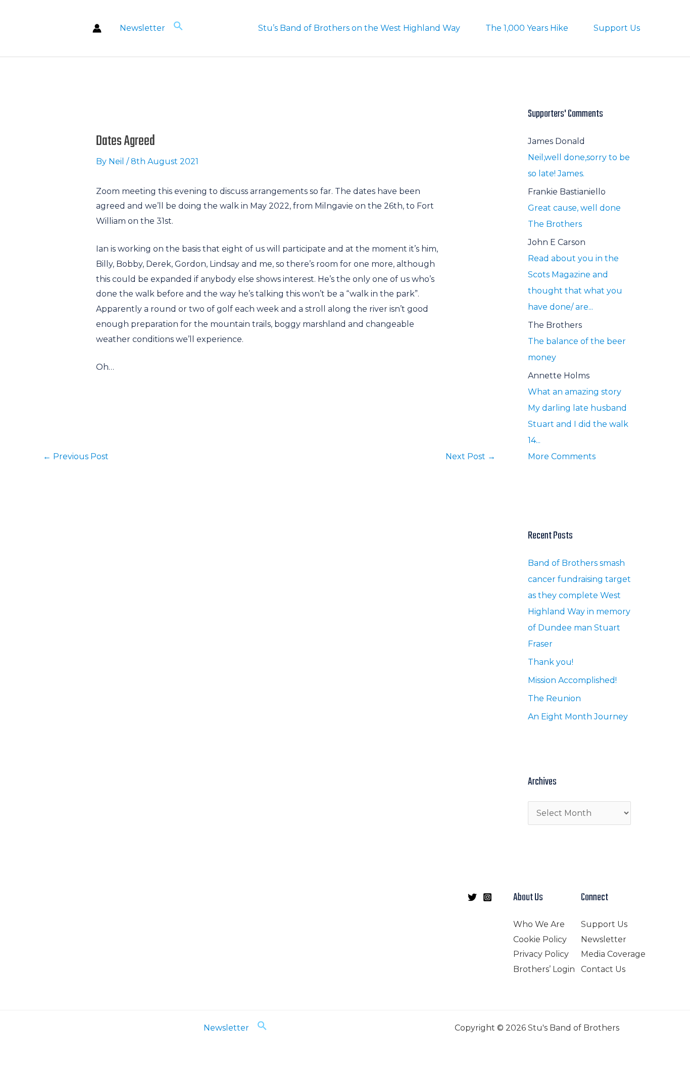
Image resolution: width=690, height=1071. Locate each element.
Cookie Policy (540, 939)
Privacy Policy (541, 954)
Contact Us (603, 969)
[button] (178, 28)
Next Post (471, 456)
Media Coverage (613, 954)
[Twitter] (472, 897)
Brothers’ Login (544, 969)
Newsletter (142, 28)
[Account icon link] (97, 28)
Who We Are (539, 924)
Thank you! (550, 662)
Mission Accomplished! (572, 680)
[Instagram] (487, 897)
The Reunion (554, 698)
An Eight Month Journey (578, 716)
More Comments (562, 456)
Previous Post (76, 456)
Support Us (617, 28)
